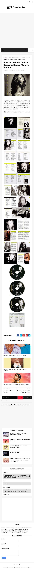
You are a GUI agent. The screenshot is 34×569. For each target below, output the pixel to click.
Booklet (18, 57)
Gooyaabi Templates (26, 567)
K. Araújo (5, 472)
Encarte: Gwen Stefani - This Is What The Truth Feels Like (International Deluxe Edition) (20, 460)
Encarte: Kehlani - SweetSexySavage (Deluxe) (16, 384)
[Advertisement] (17, 30)
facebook (29, 397)
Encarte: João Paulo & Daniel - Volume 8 (15, 355)
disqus (24, 397)
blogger (20, 397)
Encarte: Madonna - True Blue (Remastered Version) (18, 433)
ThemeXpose (11, 567)
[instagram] (14, 564)
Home (5, 57)
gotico (4, 481)
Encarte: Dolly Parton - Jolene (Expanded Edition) (15, 370)
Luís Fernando (7, 487)
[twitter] (29, 1)
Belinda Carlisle (11, 57)
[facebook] (19, 564)
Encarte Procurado (15, 452)
